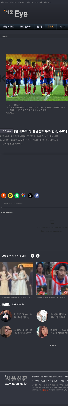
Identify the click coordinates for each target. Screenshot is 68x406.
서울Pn (13, 2)
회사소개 (35, 381)
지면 (51, 376)
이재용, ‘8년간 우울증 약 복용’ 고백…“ (23, 333)
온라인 (55, 376)
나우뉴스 (21, 2)
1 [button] (50, 345)
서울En (30, 2)
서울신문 (4, 2)
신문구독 (35, 376)
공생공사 (38, 2)
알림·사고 (45, 381)
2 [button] (53, 345)
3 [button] (55, 345)
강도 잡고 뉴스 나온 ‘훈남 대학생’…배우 (23, 317)
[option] (16, 278)
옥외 (60, 376)
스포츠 (4, 36)
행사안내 (54, 381)
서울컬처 (47, 2)
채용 (63, 381)
